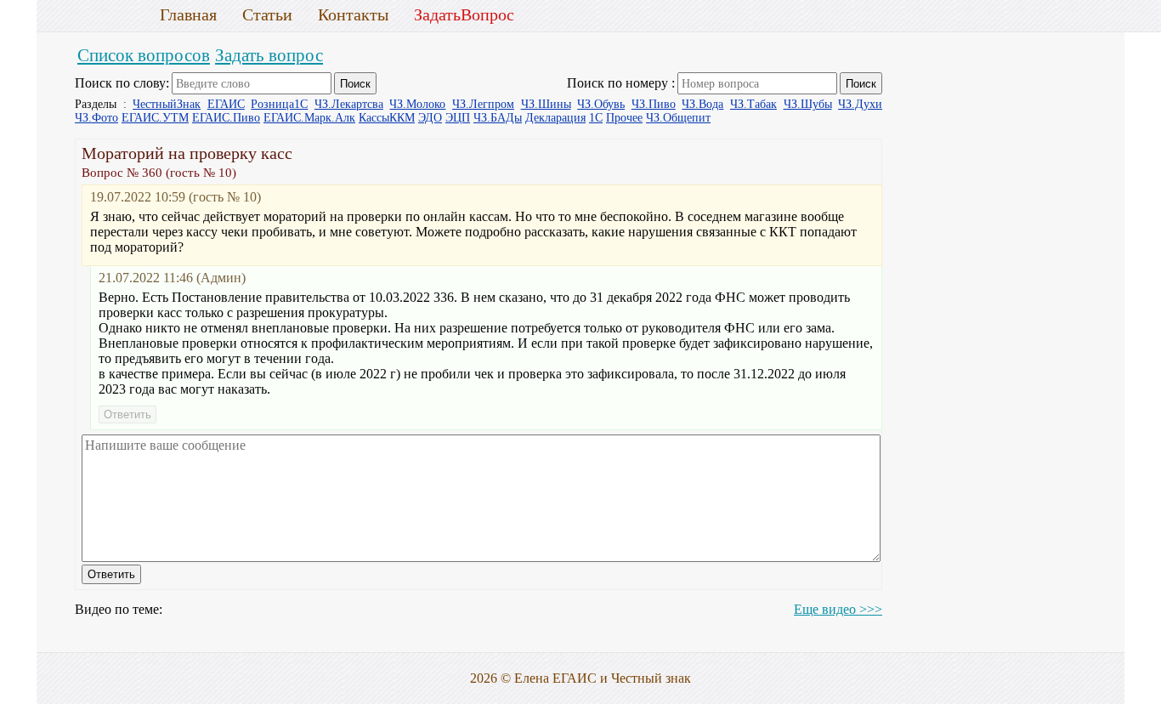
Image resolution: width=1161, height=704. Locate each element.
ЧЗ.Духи (860, 104)
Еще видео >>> (838, 609)
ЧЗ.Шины (546, 104)
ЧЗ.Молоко (417, 104)
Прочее (624, 117)
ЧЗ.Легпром (483, 104)
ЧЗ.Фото (96, 117)
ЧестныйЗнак (167, 104)
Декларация (555, 117)
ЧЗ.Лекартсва (348, 104)
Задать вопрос (269, 55)
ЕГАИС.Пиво (226, 117)
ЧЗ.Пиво (653, 104)
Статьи (267, 14)
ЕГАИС (226, 104)
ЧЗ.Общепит (678, 117)
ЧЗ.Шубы (808, 104)
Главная (188, 14)
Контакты (353, 14)
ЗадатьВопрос (464, 14)
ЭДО (430, 117)
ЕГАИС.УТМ (155, 117)
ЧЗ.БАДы (497, 117)
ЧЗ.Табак (753, 104)
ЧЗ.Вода (702, 104)
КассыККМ (387, 117)
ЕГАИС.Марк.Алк (309, 117)
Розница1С (279, 104)
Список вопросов (143, 55)
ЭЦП (457, 117)
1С (596, 117)
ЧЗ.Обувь (601, 104)
